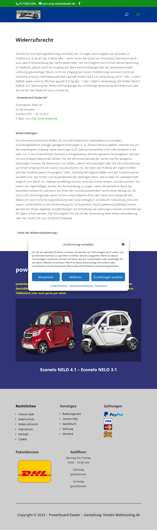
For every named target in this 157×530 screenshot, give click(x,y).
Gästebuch (69, 424)
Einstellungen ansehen (108, 277)
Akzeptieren (46, 277)
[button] (123, 244)
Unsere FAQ (70, 419)
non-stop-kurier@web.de (41, 118)
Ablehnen (75, 277)
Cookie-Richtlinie (59, 285)
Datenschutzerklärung (81, 285)
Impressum (101, 285)
